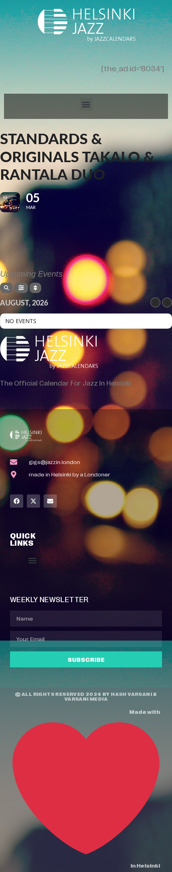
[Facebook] (16, 501)
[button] (86, 104)
